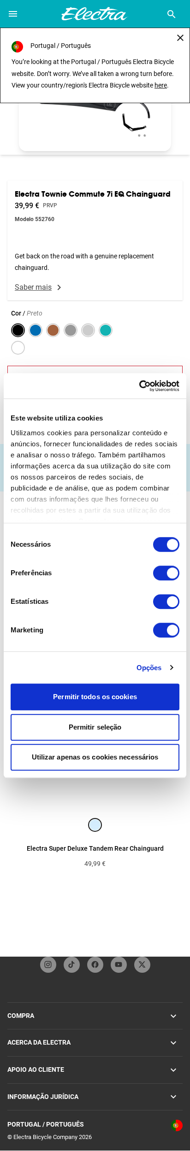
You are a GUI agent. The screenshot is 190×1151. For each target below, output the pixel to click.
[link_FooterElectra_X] (142, 965)
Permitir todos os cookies (95, 697)
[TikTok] (72, 965)
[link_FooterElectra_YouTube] (119, 965)
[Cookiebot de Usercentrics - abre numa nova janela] (139, 386)
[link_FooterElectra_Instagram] (48, 965)
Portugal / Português (45, 1124)
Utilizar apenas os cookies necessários (95, 757)
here (160, 85)
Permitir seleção (95, 727)
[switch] (166, 573)
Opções (149, 668)
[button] (95, 108)
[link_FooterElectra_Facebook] (95, 965)
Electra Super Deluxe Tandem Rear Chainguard (95, 848)
